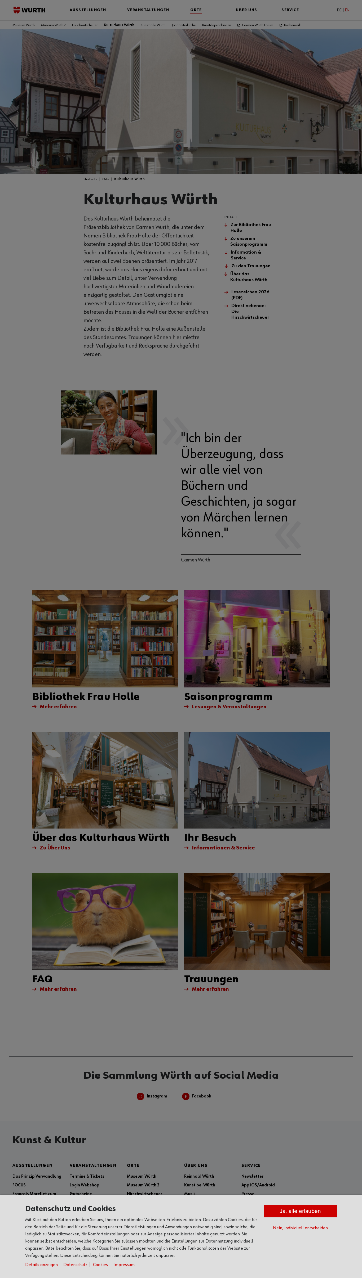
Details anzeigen (41, 1264)
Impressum (124, 1264)
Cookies (100, 1264)
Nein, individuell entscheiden (300, 1228)
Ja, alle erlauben (300, 1211)
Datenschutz (75, 1264)
